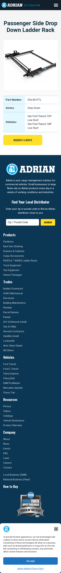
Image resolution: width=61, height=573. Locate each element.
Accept (30, 561)
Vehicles (8, 357)
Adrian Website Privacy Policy (30, 568)
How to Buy (10, 486)
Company (9, 432)
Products (9, 234)
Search (48, 222)
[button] (56, 529)
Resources (10, 399)
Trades (7, 281)
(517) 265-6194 (32, 5)
